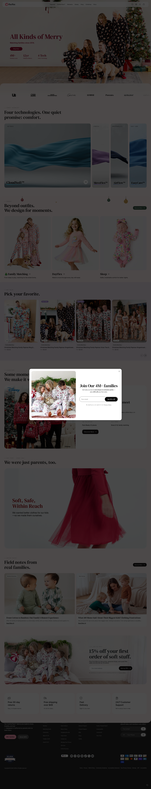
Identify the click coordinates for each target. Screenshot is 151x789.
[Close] (119, 371)
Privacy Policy (107, 404)
